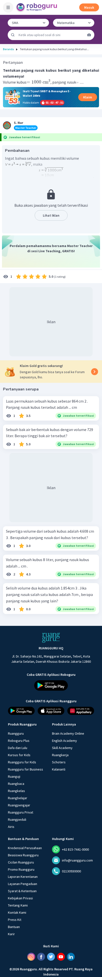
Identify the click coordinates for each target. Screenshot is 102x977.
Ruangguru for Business (25, 769)
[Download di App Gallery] (80, 711)
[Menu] (8, 7)
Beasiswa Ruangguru (23, 855)
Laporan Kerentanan (23, 876)
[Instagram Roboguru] (31, 957)
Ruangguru (16, 733)
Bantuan (14, 927)
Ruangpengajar (19, 805)
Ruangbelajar (17, 798)
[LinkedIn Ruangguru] (71, 957)
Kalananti (58, 769)
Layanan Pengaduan (22, 884)
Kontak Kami (17, 912)
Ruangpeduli (17, 819)
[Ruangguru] (51, 638)
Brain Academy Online (68, 733)
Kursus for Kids (19, 755)
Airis (11, 826)
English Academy (64, 740)
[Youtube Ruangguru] (61, 957)
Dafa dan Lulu (17, 748)
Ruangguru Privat (20, 812)
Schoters (59, 762)
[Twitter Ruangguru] (51, 957)
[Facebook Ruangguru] (41, 957)
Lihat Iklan (51, 215)
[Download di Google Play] (51, 685)
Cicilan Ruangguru (21, 862)
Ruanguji (14, 776)
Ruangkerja (60, 755)
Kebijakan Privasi (20, 898)
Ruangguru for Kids (22, 762)
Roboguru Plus (18, 740)
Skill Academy (62, 748)
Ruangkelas (16, 791)
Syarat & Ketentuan (22, 891)
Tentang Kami (18, 905)
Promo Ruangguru (21, 869)
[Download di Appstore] (51, 711)
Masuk (89, 7)
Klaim (87, 97)
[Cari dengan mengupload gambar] (89, 35)
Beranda (8, 49)
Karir (11, 934)
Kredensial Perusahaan (25, 848)
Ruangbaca (16, 783)
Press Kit (14, 919)
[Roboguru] (37, 7)
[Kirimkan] (13, 35)
